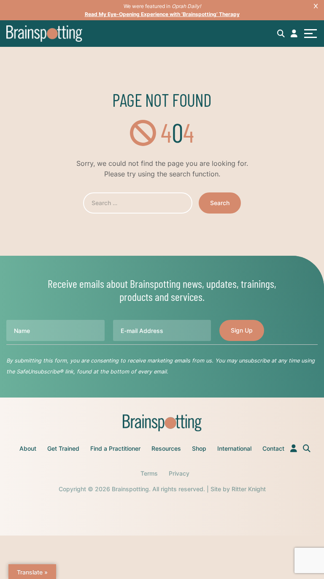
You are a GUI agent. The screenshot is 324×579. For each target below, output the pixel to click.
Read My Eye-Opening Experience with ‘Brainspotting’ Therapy (162, 14)
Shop (199, 448)
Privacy (179, 473)
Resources (166, 448)
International (234, 448)
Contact (273, 448)
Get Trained (63, 448)
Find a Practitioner (115, 448)
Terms (149, 473)
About (27, 448)
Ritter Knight (249, 488)
